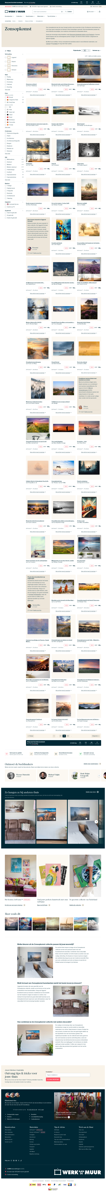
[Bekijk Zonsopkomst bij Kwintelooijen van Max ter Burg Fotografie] (86, 818)
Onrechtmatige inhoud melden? (58, 1180)
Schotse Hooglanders (35, 594)
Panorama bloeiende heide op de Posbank (82, 34)
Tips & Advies (51, 16)
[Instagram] (11, 1161)
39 (68, 736)
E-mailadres (49, 1071)
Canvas (48, 43)
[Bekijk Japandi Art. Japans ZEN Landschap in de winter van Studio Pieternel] (23, 810)
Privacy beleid (70, 1180)
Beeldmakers (29, 16)
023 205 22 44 (33, 1109)
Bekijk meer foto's (91, 792)
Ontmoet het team (61, 1117)
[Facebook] (16, 1161)
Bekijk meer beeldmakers (91, 764)
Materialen (40, 16)
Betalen (9, 1117)
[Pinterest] (14, 1161)
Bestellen (33, 1114)
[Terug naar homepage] (15, 11)
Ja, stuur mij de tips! (53, 1079)
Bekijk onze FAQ (37, 253)
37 (60, 736)
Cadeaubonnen (35, 1119)
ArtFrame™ (70, 1042)
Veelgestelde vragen (13, 1114)
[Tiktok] (21, 1161)
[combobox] (46, 12)
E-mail (42, 1109)
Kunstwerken (8, 16)
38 (64, 736)
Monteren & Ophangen (13, 1119)
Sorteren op (96, 50)
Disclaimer (47, 1180)
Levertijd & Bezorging (37, 1117)
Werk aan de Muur (86, 1127)
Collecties (19, 16)
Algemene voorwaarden (38, 1180)
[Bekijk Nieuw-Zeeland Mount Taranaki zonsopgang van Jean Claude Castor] (54, 819)
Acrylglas (55, 43)
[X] (19, 1161)
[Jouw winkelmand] (99, 11)
